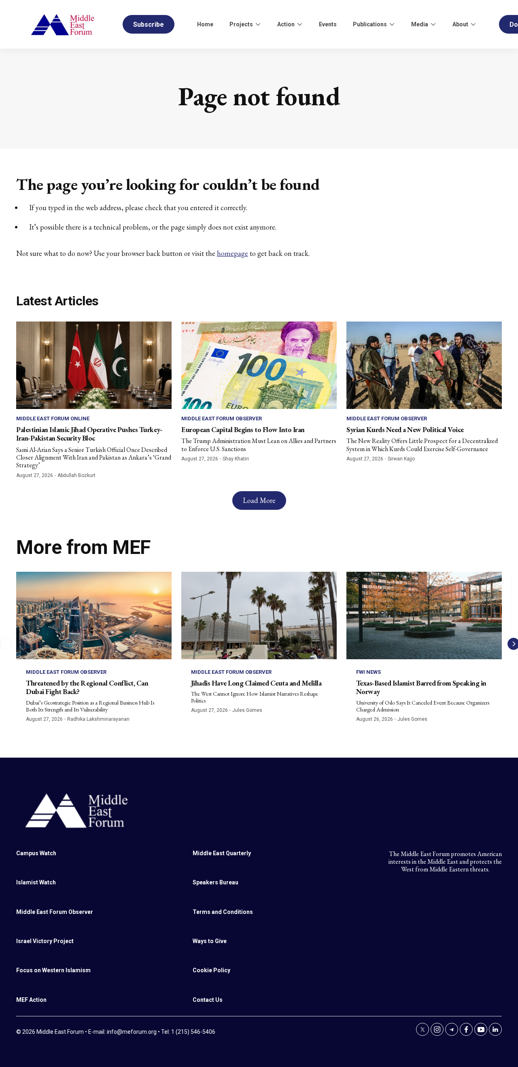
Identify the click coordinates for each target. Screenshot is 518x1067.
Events (328, 24)
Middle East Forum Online (52, 418)
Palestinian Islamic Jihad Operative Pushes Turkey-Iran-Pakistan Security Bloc (89, 434)
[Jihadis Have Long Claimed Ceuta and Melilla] (259, 615)
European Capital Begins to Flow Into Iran (243, 429)
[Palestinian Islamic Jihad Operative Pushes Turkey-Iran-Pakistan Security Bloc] (94, 365)
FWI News (368, 672)
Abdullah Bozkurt (76, 475)
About (460, 24)
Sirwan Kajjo (401, 459)
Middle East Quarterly (222, 853)
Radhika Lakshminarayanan (98, 719)
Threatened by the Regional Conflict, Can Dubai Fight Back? (87, 687)
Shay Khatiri (236, 459)
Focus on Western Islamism (53, 970)
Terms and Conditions (223, 912)
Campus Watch (36, 853)
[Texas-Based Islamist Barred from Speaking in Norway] (424, 615)
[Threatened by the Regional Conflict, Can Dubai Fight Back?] (94, 615)
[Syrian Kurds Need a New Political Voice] (424, 365)
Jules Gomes (247, 710)
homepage (232, 253)
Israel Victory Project (45, 941)
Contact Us (208, 1000)
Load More (259, 500)
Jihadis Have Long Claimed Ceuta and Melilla (256, 683)
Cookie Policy (211, 970)
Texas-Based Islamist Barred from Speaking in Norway (421, 687)
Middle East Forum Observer (221, 418)
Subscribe (148, 24)
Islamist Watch (36, 882)
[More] (258, 24)
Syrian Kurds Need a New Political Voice (405, 429)
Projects (241, 24)
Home (205, 24)
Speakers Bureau (215, 882)
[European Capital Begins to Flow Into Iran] (259, 365)
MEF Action (31, 1000)
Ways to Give (210, 941)
